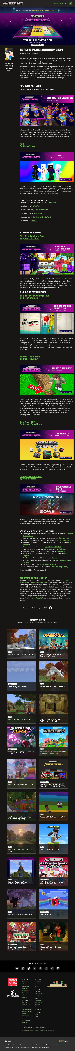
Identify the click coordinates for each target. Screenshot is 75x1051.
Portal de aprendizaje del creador (26, 1005)
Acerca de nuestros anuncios (12, 1047)
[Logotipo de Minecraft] (13, 3)
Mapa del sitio (38, 1002)
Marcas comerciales (51, 1044)
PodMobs (62, 549)
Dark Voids (38, 213)
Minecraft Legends (27, 993)
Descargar (37, 1005)
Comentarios (38, 1000)
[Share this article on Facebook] (50, 607)
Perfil (36, 1014)
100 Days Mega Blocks (59, 567)
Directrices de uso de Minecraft (30, 1030)
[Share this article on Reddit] (45, 607)
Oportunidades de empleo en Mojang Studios (27, 1011)
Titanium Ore (63, 538)
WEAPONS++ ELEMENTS (53, 547)
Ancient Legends (63, 540)
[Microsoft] (64, 1041)
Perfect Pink (36, 206)
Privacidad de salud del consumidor (26, 1044)
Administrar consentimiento (47, 1030)
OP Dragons (60, 551)
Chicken (33, 221)
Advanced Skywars (48, 564)
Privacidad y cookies (10, 1044)
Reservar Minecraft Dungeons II (45, 10)
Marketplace (38, 982)
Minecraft (24, 982)
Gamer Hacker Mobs (41, 210)
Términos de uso (40, 1044)
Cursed (54, 558)
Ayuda (36, 998)
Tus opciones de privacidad (42, 1047)
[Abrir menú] (70, 4)
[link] (17, 968)
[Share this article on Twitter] (40, 607)
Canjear (37, 1016)
